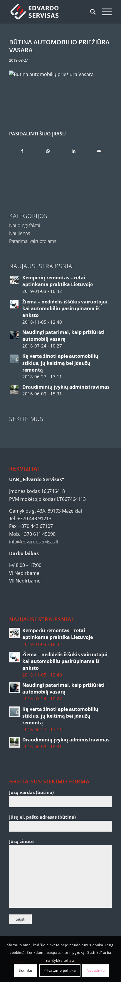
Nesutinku (96, 970)
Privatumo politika (59, 970)
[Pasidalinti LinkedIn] (73, 151)
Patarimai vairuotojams (32, 241)
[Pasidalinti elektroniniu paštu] (99, 151)
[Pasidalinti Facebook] (22, 151)
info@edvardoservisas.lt (33, 541)
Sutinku (25, 970)
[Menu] (104, 11)
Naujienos (19, 233)
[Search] (90, 11)
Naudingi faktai (24, 225)
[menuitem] (90, 11)
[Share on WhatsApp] (47, 151)
